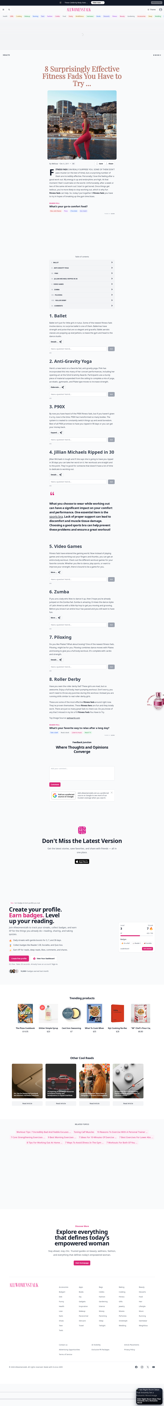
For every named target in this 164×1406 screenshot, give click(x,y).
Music (141, 1311)
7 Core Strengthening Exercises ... (28, 1137)
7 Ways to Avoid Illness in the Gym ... (84, 1142)
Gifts (11, 16)
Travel (81, 1325)
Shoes (61, 1321)
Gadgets (82, 1301)
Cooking (19, 16)
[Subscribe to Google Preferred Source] (63, 795)
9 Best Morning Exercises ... (62, 1137)
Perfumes (123, 1316)
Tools (61, 1330)
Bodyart (62, 1292)
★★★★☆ (157, 55)
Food (64, 16)
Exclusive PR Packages (100, 1349)
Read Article (32, 1104)
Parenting (103, 1316)
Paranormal (83, 1316)
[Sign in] (161, 10)
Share (111, 163)
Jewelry (122, 1306)
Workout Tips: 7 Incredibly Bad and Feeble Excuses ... (44, 1132)
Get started (147, 949)
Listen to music (77, 733)
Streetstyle (123, 1321)
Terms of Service (65, 1354)
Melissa (55, 163)
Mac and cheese (55, 211)
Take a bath (54, 733)
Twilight (102, 1325)
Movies (122, 1311)
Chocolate (73, 211)
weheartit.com (73, 718)
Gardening (131, 16)
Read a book (65, 733)
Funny (71, 16)
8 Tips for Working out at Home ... (44, 1142)
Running (35, 16)
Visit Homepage (82, 1263)
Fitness (114, 16)
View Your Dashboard (46, 958)
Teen (42, 16)
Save (101, 163)
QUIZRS (113, 213)
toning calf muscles (84, 1132)
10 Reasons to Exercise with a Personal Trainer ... (122, 1132)
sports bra (56, 516)
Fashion (49, 16)
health (6, 55)
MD (73, 164)
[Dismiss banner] (112, 793)
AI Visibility (96, 1345)
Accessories (141, 16)
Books (99, 16)
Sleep (150, 16)
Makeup (27, 16)
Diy (80, 1297)
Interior (102, 1306)
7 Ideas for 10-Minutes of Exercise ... (97, 1137)
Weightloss (143, 1325)
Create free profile (19, 958)
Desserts (106, 16)
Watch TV (88, 733)
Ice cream (83, 211)
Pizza (66, 211)
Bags (101, 1287)
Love (61, 1311)
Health (5, 16)
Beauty (122, 16)
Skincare (82, 1321)
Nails (61, 1316)
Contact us (63, 1345)
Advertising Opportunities (69, 1349)
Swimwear (90, 16)
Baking (121, 1287)
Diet (60, 1297)
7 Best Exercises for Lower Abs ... (136, 1137)
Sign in (55, 964)
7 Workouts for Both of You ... (121, 1142)
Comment (55, 784)
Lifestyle (142, 1306)
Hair (140, 1301)
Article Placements (131, 1345)
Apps (81, 1287)
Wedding (158, 16)
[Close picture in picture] (138, 1390)
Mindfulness (80, 16)
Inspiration (83, 1306)
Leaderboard (124, 949)
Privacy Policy (129, 1349)
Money (101, 1311)
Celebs (57, 16)
